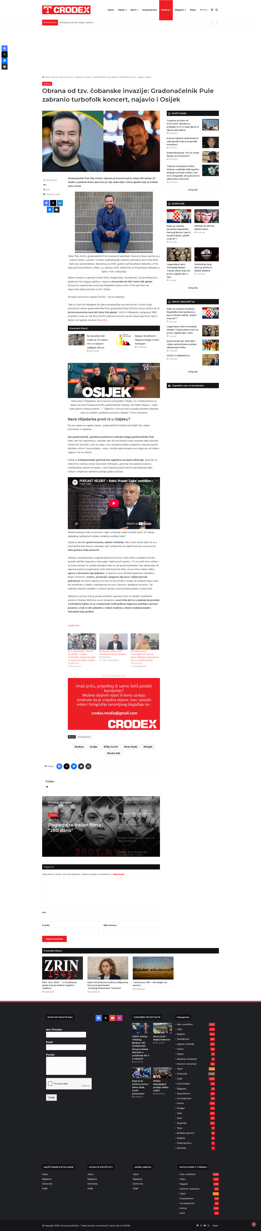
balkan (80, 746)
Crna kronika (183, 1083)
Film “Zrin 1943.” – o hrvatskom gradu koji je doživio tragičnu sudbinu (59, 985)
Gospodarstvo (149, 9)
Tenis (179, 1128)
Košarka (181, 1138)
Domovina (182, 1073)
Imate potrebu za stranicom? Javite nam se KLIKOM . (106, 1225)
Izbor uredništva (185, 1024)
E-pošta (46, 925)
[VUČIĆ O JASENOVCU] (210, 359)
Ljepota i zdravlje (185, 1044)
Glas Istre (102, 320)
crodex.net (73, 625)
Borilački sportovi (185, 1133)
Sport (133, 9)
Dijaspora (181, 1088)
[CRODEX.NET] (66, 9)
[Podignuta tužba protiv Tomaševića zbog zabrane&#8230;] (113, 641)
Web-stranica (110, 925)
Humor (180, 1049)
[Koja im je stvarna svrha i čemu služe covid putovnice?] (141, 1072)
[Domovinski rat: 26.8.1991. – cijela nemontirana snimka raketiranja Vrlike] (210, 345)
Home (111, 9)
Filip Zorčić (111, 746)
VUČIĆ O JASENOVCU (178, 355)
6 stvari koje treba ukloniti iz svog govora (78, 827)
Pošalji (51, 1097)
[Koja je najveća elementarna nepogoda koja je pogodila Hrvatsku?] (210, 142)
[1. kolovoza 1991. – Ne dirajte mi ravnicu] (153, 968)
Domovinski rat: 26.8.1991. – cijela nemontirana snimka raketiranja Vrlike (182, 344)
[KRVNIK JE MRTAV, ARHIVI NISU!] (206, 216)
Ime (44, 912)
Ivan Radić (131, 746)
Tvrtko (49, 781)
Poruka (51, 1054)
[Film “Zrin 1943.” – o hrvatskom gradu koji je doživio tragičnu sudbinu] (62, 968)
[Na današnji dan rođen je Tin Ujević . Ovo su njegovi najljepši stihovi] (76, 339)
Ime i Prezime (55, 1029)
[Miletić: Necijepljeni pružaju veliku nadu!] (162, 1072)
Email (50, 1042)
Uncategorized (184, 1098)
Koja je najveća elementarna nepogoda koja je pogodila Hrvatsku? (182, 141)
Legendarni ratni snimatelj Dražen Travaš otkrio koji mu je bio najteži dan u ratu (178, 270)
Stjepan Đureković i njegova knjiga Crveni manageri (147, 340)
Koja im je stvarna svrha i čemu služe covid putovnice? (140, 1087)
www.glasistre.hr (84, 737)
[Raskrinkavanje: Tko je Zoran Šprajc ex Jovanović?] (210, 157)
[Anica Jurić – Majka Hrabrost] (162, 1028)
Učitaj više (193, 189)
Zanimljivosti (183, 1039)
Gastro (180, 1054)
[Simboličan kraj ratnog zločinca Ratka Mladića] (206, 254)
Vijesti (121, 9)
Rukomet (181, 1148)
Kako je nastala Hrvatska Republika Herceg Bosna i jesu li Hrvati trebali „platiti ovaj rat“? (179, 232)
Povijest (181, 1108)
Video (193, 9)
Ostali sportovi (184, 1143)
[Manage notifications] (253, 1224)
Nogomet (181, 1123)
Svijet (179, 1078)
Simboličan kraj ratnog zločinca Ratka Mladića (203, 267)
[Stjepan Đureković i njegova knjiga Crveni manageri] (124, 339)
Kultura (165, 9)
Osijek (148, 746)
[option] (101, 826)
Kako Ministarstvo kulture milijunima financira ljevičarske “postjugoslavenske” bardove (107, 985)
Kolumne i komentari (187, 1059)
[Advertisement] (130, 48)
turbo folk (114, 753)
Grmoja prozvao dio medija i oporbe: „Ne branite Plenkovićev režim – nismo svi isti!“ (99, 22)
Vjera (179, 1113)
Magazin (179, 9)
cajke (94, 746)
